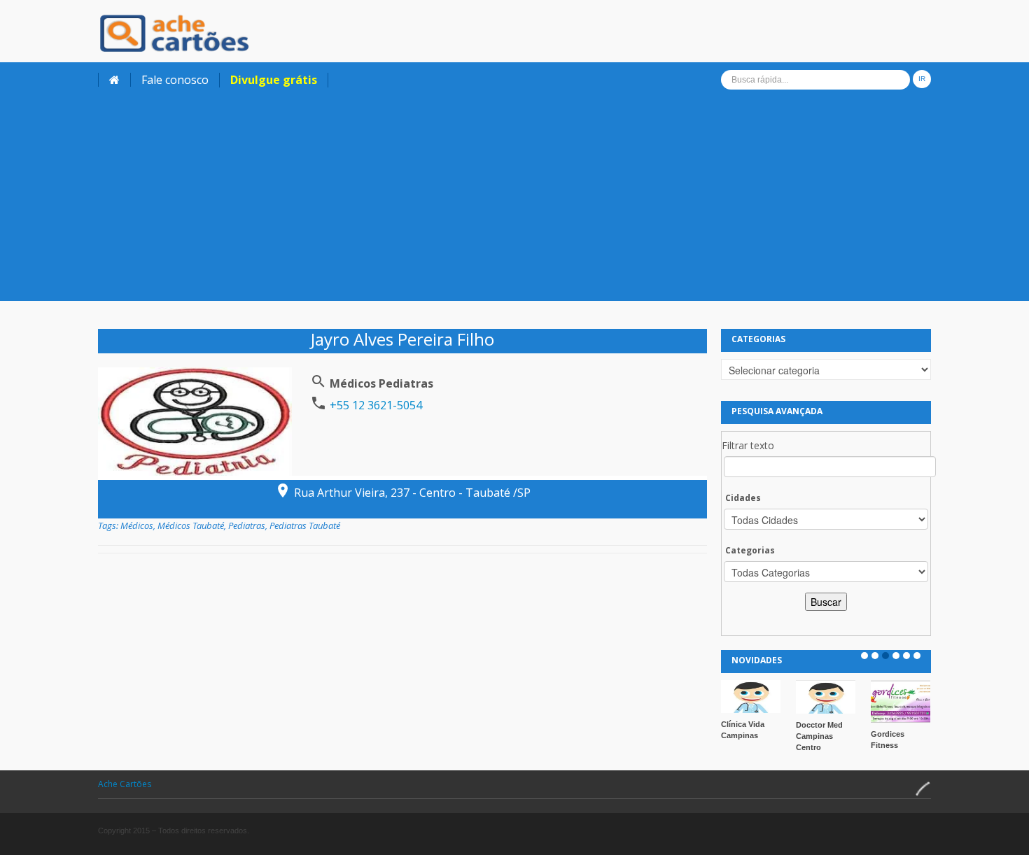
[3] (885, 655)
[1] (864, 655)
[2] (875, 655)
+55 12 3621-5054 (374, 405)
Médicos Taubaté (191, 525)
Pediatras (246, 525)
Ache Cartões (124, 784)
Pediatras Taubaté (305, 525)
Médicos (136, 525)
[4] (895, 655)
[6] (916, 655)
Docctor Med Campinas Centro (819, 736)
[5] (906, 655)
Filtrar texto (748, 445)
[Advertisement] (514, 203)
